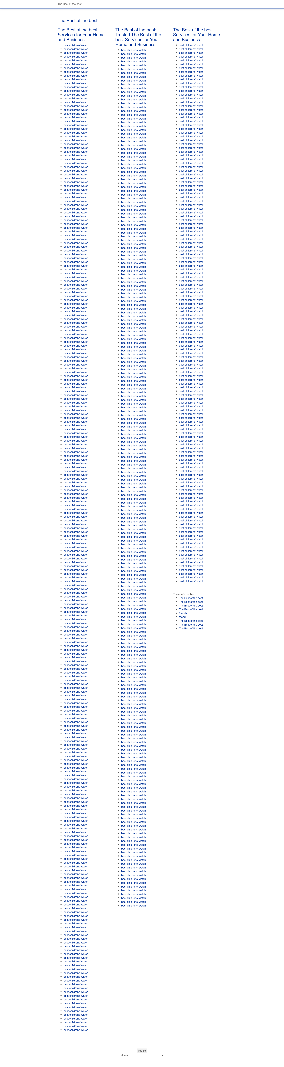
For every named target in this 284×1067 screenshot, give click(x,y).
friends (183, 613)
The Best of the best (191, 598)
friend (182, 617)
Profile (142, 1050)
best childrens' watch (76, 45)
